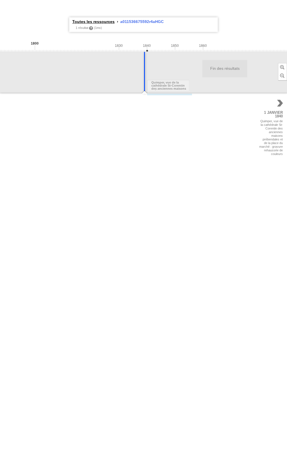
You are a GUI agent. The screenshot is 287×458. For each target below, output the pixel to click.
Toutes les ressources (93, 21)
